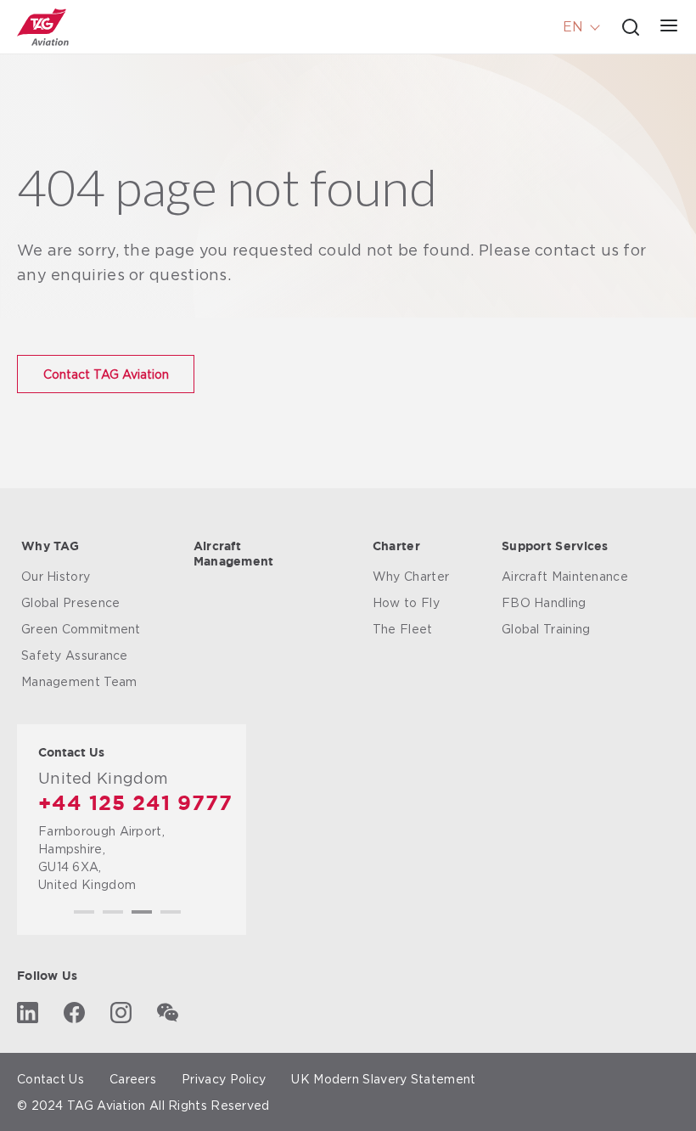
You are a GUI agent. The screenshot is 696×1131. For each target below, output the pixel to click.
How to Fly (406, 602)
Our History (55, 576)
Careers (132, 1078)
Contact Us (50, 1078)
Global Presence (71, 602)
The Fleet (403, 628)
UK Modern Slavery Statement (383, 1078)
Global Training (546, 628)
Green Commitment (81, 628)
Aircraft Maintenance (565, 576)
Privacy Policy (224, 1078)
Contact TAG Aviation (106, 374)
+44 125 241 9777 (135, 804)
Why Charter (411, 576)
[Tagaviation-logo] (43, 27)
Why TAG (50, 547)
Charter (396, 547)
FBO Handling (544, 602)
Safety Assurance (74, 655)
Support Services (555, 547)
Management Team (79, 681)
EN (573, 27)
